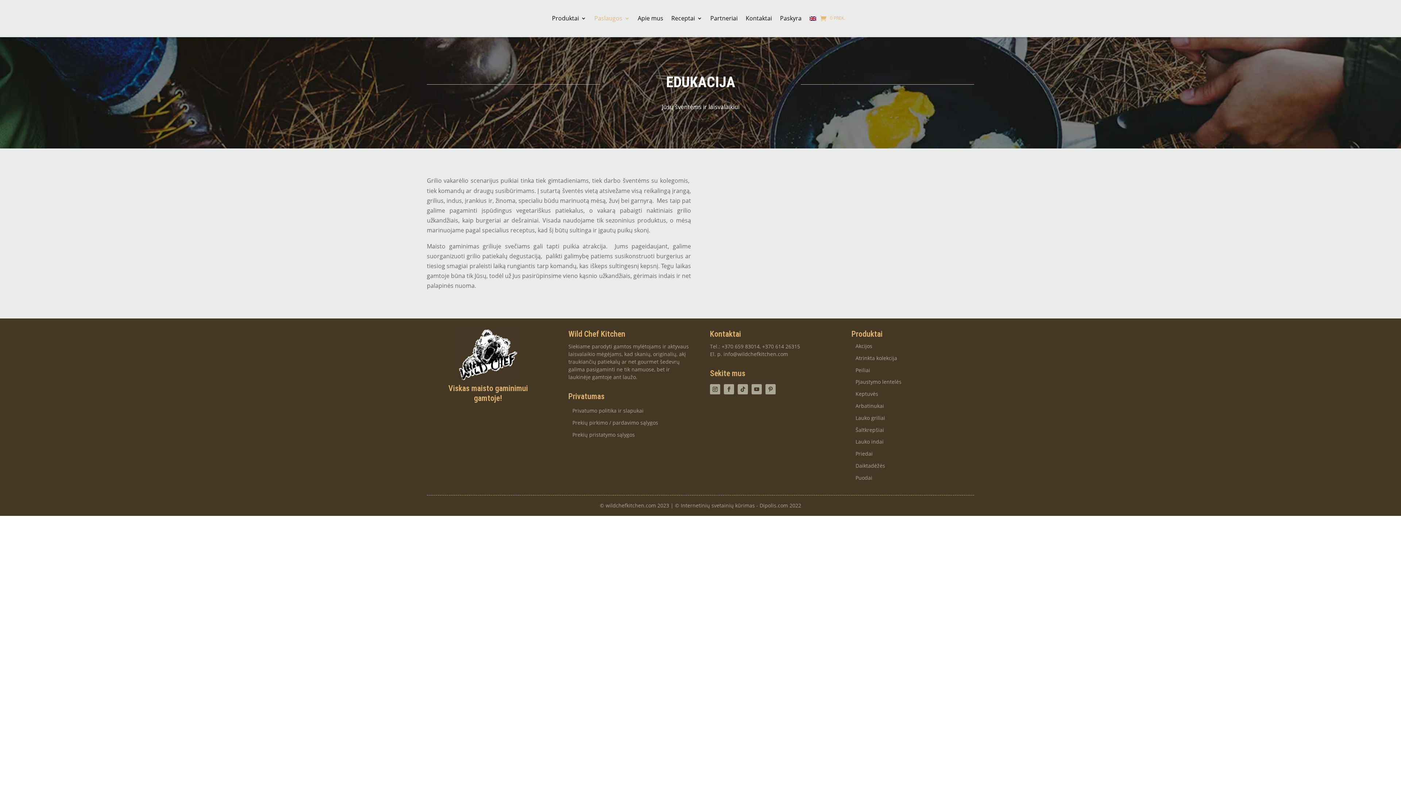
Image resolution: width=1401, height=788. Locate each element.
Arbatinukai (870, 406)
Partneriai (724, 18)
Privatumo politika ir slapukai (608, 411)
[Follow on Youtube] (757, 389)
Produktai (565, 18)
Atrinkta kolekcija (876, 358)
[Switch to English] (813, 18)
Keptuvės (867, 394)
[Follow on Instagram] (715, 389)
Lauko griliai (870, 418)
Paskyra (791, 18)
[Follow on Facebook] (729, 389)
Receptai (683, 18)
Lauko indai (870, 442)
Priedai (864, 454)
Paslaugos (608, 18)
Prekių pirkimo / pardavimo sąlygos (615, 423)
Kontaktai (759, 18)
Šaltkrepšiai (870, 430)
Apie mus (650, 18)
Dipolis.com (774, 505)
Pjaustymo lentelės (879, 382)
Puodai (864, 478)
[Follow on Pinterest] (770, 389)
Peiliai (863, 370)
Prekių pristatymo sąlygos (603, 435)
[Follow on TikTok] (743, 389)
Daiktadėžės (870, 466)
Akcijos (864, 346)
